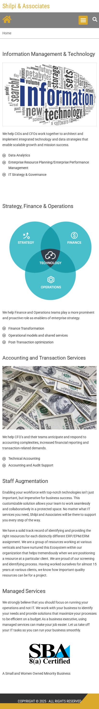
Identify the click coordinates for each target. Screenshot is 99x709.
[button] (83, 20)
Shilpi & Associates (26, 6)
